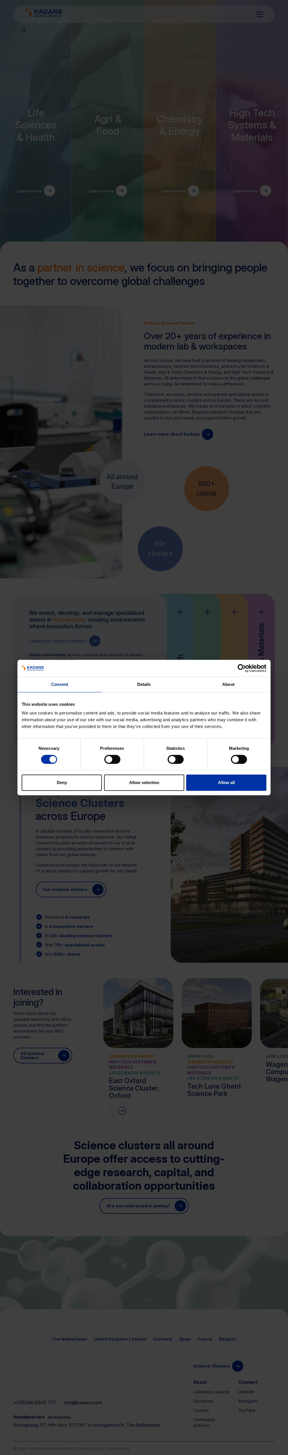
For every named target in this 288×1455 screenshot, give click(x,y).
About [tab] (228, 684)
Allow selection (144, 782)
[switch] (112, 759)
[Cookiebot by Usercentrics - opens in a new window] (241, 668)
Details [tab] (144, 684)
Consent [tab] (59, 684)
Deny (62, 782)
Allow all (226, 782)
